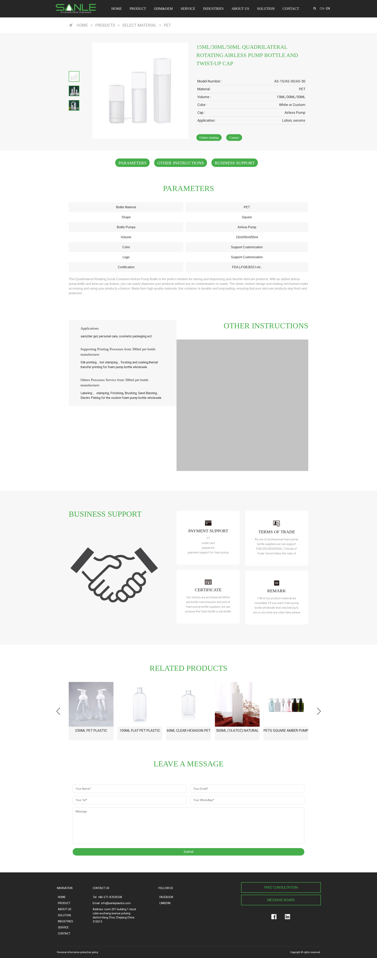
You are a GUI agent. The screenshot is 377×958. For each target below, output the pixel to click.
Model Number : (209, 81)
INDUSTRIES (213, 9)
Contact (234, 137)
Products (105, 25)
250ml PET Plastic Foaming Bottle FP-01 (91, 734)
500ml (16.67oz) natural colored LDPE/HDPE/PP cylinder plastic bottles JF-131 (237, 734)
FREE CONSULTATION (281, 887)
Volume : (204, 97)
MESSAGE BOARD (281, 900)
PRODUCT (138, 9)
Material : (204, 89)
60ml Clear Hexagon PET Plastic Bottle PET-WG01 (188, 734)
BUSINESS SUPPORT (235, 162)
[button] (319, 711)
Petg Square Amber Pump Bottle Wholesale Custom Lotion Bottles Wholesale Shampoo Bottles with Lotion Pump (286, 734)
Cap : (201, 112)
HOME (116, 9)
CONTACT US (101, 888)
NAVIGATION (64, 888)
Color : (202, 105)
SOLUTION (266, 9)
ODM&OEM (163, 9)
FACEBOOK (166, 897)
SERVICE (188, 9)
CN (322, 8)
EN (328, 8)
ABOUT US (240, 9)
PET (167, 25)
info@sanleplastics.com (116, 903)
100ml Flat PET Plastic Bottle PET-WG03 (140, 734)
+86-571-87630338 (110, 897)
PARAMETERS (132, 162)
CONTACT (291, 9)
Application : (206, 120)
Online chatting (209, 137)
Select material (139, 25)
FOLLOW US (165, 888)
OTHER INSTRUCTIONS (180, 162)
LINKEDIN (164, 903)
